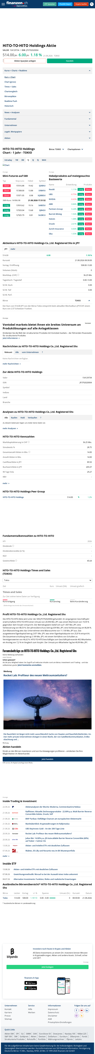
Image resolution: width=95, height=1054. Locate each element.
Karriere (8, 1013)
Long (81, 189)
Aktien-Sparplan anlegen (25, 61)
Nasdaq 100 (70, 1033)
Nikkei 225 (82, 1033)
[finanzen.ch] (17, 2)
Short (88, 189)
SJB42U (42, 210)
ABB (51, 204)
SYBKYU (42, 190)
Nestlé (52, 189)
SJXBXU (42, 185)
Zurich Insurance (56, 229)
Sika (50, 233)
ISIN (23, 50)
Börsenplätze (10, 96)
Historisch (9, 106)
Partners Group (56, 209)
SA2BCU (42, 215)
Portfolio (42, 1039)
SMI (15, 1036)
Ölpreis (69, 1039)
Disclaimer (52, 1016)
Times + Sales (10, 86)
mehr (13, 249)
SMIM (28, 1033)
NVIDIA (52, 199)
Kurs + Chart (10, 77)
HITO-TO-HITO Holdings (13, 497)
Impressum (53, 1009)
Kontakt (8, 1009)
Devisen (42, 1036)
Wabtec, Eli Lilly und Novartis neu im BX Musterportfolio (50, 850)
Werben (31, 1013)
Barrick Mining (55, 214)
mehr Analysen (9, 428)
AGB (50, 1019)
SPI (17, 1033)
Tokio (5, 898)
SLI (22, 1033)
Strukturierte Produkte (15, 1039)
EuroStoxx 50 (45, 1033)
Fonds (84, 1036)
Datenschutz (53, 1013)
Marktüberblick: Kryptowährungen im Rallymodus (47, 823)
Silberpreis (74, 1036)
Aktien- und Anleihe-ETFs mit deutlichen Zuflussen (47, 845)
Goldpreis (24, 1036)
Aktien (33, 1036)
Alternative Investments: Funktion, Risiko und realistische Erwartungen (45, 879)
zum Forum (7, 657)
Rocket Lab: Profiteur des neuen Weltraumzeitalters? (48, 833)
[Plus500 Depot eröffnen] (19, 5)
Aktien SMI (9, 1033)
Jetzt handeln (47, 759)
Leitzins (78, 1039)
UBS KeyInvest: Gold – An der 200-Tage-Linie (44, 828)
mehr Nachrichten (11, 363)
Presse (8, 1016)
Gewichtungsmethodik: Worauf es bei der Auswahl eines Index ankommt (46, 874)
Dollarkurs (52, 1036)
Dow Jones (57, 1033)
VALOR (6, 50)
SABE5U (42, 205)
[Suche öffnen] (92, 4)
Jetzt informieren (10, 338)
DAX (35, 1033)
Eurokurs (64, 1036)
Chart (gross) (10, 82)
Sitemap (8, 1019)
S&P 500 (8, 1036)
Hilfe (30, 1009)
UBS (51, 194)
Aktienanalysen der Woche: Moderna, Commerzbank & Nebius (53, 807)
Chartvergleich (11, 91)
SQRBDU (42, 195)
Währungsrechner (56, 1039)
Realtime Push (11, 101)
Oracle (52, 224)
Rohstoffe (31, 1039)
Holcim (52, 219)
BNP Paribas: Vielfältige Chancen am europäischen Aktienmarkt (53, 818)
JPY (6, 249)
